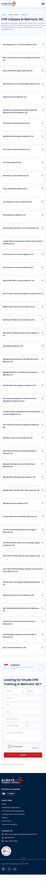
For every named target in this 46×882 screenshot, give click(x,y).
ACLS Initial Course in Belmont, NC (16, 149)
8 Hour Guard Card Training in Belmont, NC (20, 516)
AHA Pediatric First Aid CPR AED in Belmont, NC (21, 84)
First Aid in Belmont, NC (12, 162)
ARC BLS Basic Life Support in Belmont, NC (19, 385)
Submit (23, 755)
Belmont (24, 15)
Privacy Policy (6, 821)
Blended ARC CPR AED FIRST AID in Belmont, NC (21, 490)
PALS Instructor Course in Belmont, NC (18, 267)
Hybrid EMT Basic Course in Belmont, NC (18, 280)
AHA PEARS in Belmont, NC (13, 346)
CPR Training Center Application (13, 811)
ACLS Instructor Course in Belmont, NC (18, 254)
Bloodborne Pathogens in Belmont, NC (18, 136)
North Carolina (13, 15)
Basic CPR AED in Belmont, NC (14, 648)
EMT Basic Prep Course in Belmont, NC (18, 438)
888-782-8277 (10, 838)
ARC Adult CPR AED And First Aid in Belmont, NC (21, 556)
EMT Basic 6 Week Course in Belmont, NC (19, 320)
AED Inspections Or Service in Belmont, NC (19, 44)
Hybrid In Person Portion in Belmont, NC (18, 595)
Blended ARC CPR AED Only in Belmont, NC (19, 477)
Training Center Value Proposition (13, 814)
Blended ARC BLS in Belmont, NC (15, 503)
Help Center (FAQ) (11, 841)
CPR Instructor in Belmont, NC (15, 97)
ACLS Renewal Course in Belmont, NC (17, 202)
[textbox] (23, 718)
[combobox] (23, 719)
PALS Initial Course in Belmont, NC (16, 123)
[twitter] (3, 869)
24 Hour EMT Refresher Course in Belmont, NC (21, 228)
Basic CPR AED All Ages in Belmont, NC (18, 71)
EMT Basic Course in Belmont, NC (16, 176)
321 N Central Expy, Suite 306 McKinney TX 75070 (20, 834)
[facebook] (9, 869)
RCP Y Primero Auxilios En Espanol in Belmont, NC (22, 294)
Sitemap (5, 818)
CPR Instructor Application (11, 808)
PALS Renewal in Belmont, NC (14, 215)
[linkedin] (15, 869)
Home (4, 15)
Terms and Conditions (9, 824)
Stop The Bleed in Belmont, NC (15, 189)
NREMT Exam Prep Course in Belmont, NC (19, 307)
